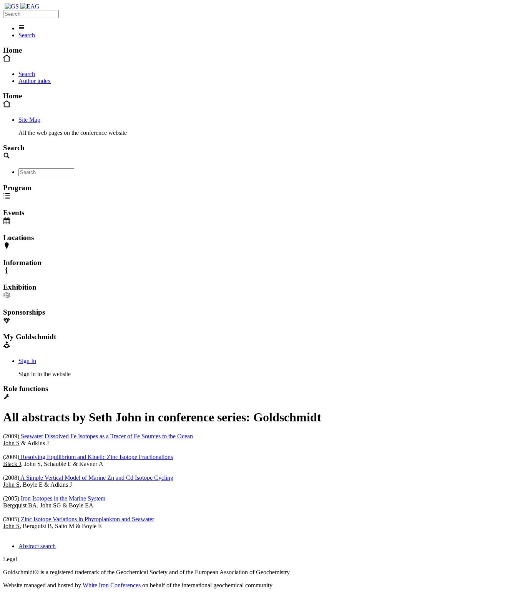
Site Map (29, 119)
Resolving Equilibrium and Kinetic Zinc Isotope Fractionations (96, 457)
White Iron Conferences (112, 585)
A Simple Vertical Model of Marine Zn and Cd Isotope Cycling (96, 477)
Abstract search (37, 546)
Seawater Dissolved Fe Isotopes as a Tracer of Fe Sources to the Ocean (106, 436)
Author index (34, 81)
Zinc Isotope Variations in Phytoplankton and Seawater (86, 519)
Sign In (27, 361)
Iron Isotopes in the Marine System (62, 498)
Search (26, 35)
